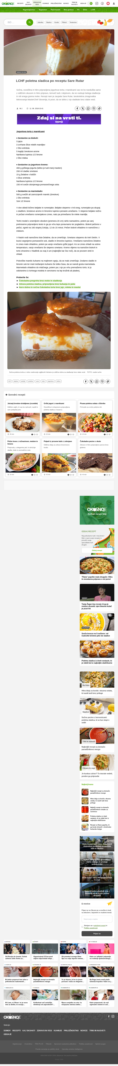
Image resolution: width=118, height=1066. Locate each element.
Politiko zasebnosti (90, 928)
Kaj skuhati (28, 3)
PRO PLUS (39, 1044)
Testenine (73, 22)
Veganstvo (43, 10)
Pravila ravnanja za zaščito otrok (47, 1049)
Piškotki (48, 1044)
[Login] (113, 3)
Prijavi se (97, 934)
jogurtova (51, 381)
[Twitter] (82, 108)
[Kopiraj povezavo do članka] (99, 108)
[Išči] (29, 22)
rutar (43, 381)
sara (37, 381)
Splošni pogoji (100, 1044)
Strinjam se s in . (95, 927)
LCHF (93, 10)
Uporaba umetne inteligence (72, 1049)
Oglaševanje (17, 1044)
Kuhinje (46, 3)
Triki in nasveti (74, 3)
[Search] (96, 3)
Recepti (20, 3)
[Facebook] (77, 108)
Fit (78, 10)
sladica (16, 381)
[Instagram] (113, 1016)
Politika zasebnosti (86, 1044)
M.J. (21, 108)
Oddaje (83, 3)
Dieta (85, 10)
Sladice (49, 22)
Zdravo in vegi (37, 3)
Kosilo (57, 22)
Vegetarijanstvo (29, 10)
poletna (30, 381)
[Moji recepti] (108, 3)
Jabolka (40, 22)
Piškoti (64, 22)
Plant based (55, 10)
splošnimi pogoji (100, 925)
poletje (23, 381)
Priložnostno (56, 3)
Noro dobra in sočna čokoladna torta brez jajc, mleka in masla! (50, 287)
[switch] (90, 3)
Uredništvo (28, 1044)
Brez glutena (69, 10)
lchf (9, 381)
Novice (66, 3)
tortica (58, 381)
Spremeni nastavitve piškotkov (65, 1044)
